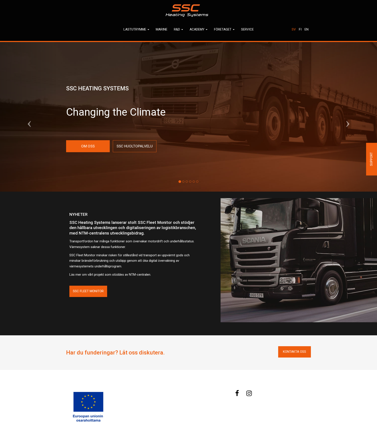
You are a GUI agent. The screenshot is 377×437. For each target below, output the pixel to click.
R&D (177, 29)
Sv (294, 29)
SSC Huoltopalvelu (135, 146)
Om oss (88, 146)
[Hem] (188, 10)
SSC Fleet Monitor (88, 291)
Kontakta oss (294, 352)
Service (247, 29)
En (306, 29)
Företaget (223, 29)
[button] (28, 117)
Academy (197, 29)
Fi (300, 29)
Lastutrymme (135, 29)
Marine (161, 29)
